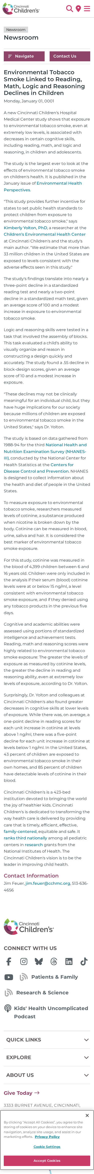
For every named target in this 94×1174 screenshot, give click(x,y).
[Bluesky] (39, 961)
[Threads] (54, 961)
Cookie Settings (47, 1147)
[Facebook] (9, 961)
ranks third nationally (25, 838)
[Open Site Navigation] (87, 8)
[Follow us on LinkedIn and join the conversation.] (69, 961)
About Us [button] (20, 1075)
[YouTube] (9, 977)
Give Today (18, 1093)
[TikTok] (84, 961)
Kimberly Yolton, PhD (25, 227)
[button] (69, 8)
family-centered (20, 831)
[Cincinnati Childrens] (47, 926)
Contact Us (64, 56)
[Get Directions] (78, 8)
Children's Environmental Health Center (45, 234)
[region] (47, 1140)
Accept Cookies (47, 1161)
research (34, 844)
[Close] (87, 1115)
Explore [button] (18, 1057)
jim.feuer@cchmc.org (48, 883)
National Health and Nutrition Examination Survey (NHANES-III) (45, 451)
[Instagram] (24, 961)
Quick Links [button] (23, 1040)
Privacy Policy (47, 1137)
